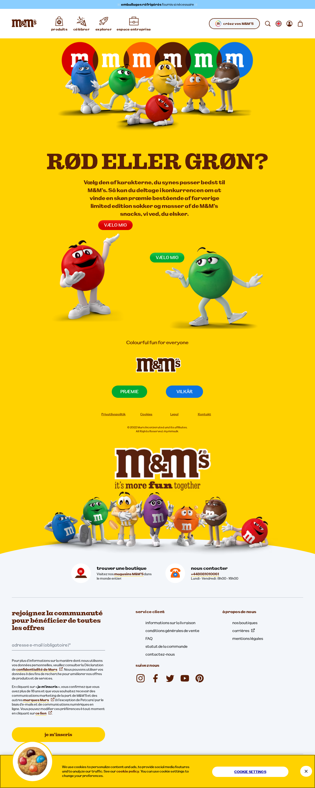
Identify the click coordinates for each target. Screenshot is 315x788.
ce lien (41, 713)
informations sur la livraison (170, 622)
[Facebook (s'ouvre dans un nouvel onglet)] (155, 678)
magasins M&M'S (128, 574)
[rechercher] (268, 24)
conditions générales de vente (172, 630)
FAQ (149, 638)
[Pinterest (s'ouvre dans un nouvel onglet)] (199, 678)
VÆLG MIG (115, 225)
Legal (174, 414)
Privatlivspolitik (113, 414)
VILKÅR (184, 391)
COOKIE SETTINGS (250, 772)
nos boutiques (244, 622)
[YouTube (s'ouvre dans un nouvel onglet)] (185, 678)
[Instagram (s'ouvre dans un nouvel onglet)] (140, 678)
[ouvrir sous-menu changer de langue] (279, 24)
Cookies (146, 414)
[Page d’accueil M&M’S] (24, 23)
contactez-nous (160, 654)
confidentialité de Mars (36, 669)
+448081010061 (205, 574)
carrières (240, 630)
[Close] (306, 771)
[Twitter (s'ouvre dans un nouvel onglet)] (170, 678)
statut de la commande (166, 646)
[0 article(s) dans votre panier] (300, 24)
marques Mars (36, 700)
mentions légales (247, 638)
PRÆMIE (129, 391)
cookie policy (127, 771)
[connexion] (289, 24)
